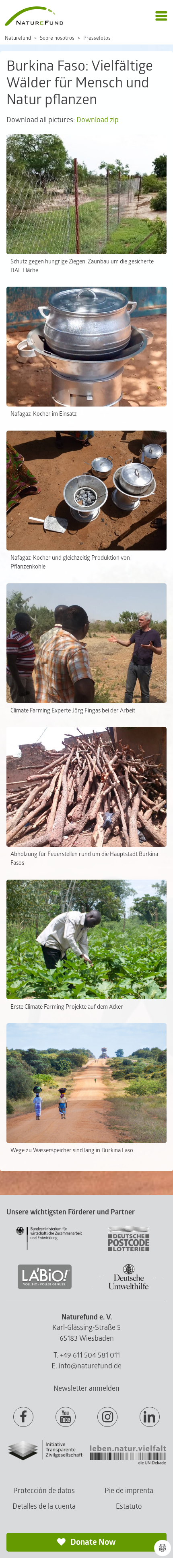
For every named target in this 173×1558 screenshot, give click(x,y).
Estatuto (129, 1506)
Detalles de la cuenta (44, 1506)
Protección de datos (44, 1491)
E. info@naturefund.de (86, 1366)
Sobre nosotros (57, 38)
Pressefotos (97, 38)
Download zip (97, 120)
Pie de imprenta (129, 1491)
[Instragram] (107, 1417)
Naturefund (18, 38)
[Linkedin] (150, 1417)
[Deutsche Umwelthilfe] (128, 1288)
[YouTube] (66, 1417)
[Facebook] (23, 1417)
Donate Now (92, 1542)
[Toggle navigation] (161, 16)
